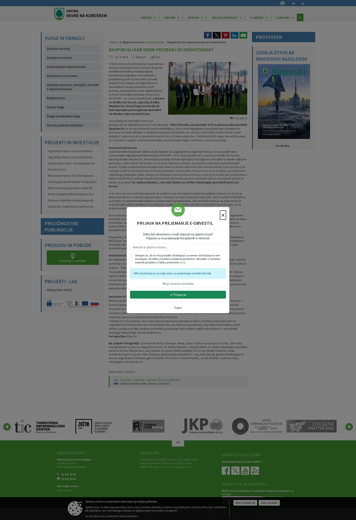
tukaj (182, 262)
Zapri (178, 308)
